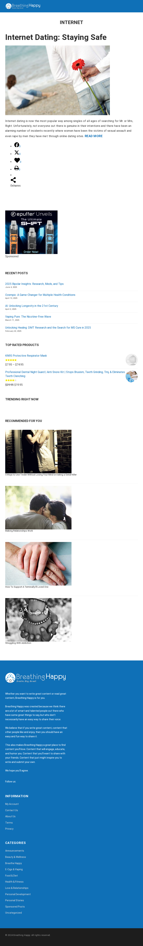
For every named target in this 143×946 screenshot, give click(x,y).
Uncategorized (13, 912)
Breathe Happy (13, 863)
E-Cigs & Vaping (14, 869)
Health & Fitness (14, 881)
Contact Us (11, 810)
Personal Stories (14, 900)
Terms (9, 822)
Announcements (14, 850)
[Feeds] (23, 781)
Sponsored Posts (15, 906)
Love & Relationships (16, 888)
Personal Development (18, 894)
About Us (10, 816)
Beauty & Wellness (15, 857)
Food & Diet (11, 875)
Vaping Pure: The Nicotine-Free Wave (28, 316)
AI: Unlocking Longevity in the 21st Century (31, 305)
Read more (94, 136)
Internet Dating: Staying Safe (56, 37)
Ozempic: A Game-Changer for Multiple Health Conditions (40, 295)
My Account (12, 804)
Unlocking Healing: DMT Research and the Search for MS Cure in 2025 (48, 327)
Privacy (9, 828)
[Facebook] (19, 781)
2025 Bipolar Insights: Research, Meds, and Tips (34, 284)
